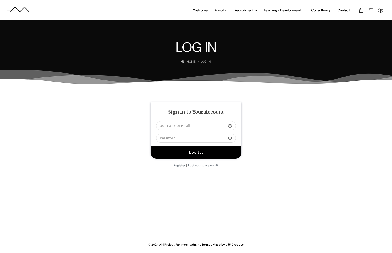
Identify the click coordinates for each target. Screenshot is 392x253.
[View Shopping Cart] (361, 10)
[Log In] (380, 10)
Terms (206, 244)
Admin (194, 244)
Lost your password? (203, 165)
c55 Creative (235, 244)
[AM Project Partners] (18, 10)
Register (179, 165)
